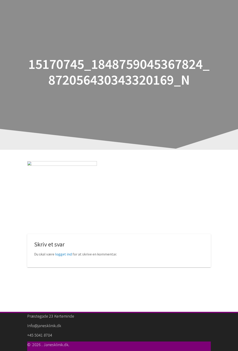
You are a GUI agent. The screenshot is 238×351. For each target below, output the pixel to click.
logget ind (63, 254)
